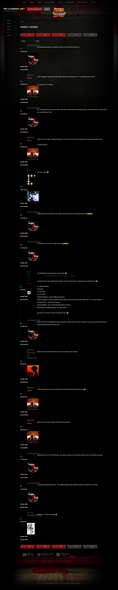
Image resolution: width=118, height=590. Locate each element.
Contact (93, 2)
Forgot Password (50, 2)
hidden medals (29, 26)
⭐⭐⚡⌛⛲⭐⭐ (31, 179)
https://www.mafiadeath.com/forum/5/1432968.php (59, 276)
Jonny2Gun (31, 45)
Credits (67, 583)
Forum (60, 2)
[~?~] (29, 171)
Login (39, 2)
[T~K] (30, 512)
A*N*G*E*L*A (31, 515)
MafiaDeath (59, 12)
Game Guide (69, 2)
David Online (49, 583)
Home (24, 2)
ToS (8, 32)
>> (92, 35)
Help (26, 24)
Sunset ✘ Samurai (31, 355)
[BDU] (30, 75)
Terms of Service (82, 2)
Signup (32, 2)
